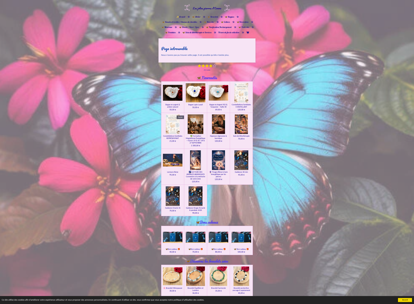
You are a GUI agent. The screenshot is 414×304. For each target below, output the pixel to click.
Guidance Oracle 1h (172, 208)
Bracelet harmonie (218, 288)
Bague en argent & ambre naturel (172, 106)
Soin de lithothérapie (241, 136)
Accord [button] (405, 300)
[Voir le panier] (248, 32)
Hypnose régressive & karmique (218, 137)
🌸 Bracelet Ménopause (172, 288)
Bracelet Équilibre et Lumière (195, 289)
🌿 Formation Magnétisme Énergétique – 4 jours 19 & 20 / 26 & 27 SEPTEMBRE (195, 139)
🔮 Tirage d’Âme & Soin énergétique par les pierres (218, 174)
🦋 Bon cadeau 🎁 (241, 249)
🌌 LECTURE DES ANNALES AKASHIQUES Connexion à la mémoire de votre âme (195, 175)
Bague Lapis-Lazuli (195, 105)
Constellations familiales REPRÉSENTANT (172, 137)
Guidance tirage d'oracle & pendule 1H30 (195, 209)
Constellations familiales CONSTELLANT (241, 106)
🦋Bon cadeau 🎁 (172, 249)
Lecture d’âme (172, 172)
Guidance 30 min (241, 172)
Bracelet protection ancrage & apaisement (241, 289)
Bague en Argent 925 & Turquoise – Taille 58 (218, 106)
